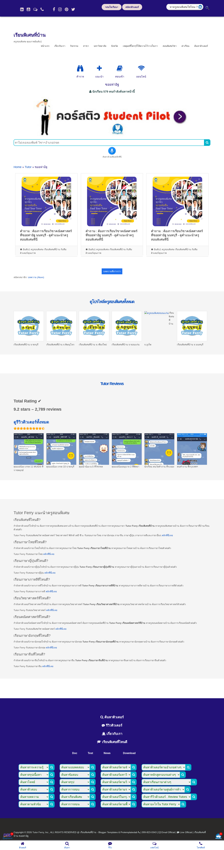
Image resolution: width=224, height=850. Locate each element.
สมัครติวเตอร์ (132, 7)
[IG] (60, 9)
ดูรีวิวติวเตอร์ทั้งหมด (31, 422)
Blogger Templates (108, 832)
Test (90, 753)
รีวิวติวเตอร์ (113, 725)
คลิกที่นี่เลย (167, 535)
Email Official (168, 832)
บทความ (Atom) (36, 277)
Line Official (186, 832)
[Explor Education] (80, 68)
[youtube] (28, 9)
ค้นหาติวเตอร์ (201, 46)
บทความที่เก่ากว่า (112, 271)
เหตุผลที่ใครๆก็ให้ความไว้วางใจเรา (140, 46)
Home (17, 167)
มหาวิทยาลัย (100, 46)
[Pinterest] (66, 9)
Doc (74, 753)
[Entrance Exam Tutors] (119, 68)
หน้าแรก (45, 46)
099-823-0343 (149, 832)
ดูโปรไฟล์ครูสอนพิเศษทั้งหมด (112, 301)
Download (129, 753)
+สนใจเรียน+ (111, 7)
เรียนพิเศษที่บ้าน (30, 35)
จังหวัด (114, 46)
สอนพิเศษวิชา (170, 46)
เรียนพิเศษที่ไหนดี (114, 742)
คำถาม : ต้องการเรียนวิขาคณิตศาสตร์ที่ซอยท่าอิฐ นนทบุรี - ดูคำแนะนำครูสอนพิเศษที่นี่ (46, 235)
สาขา (86, 46)
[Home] (22, 9)
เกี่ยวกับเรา (59, 46)
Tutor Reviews (112, 383)
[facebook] (54, 9)
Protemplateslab (129, 832)
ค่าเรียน (185, 46)
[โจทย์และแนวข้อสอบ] (218, 836)
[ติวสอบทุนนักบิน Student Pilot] (112, 135)
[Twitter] (73, 9)
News (107, 753)
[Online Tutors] (141, 68)
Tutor (28, 167)
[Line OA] (35, 9)
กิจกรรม (74, 46)
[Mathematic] (99, 68)
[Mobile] (42, 9)
